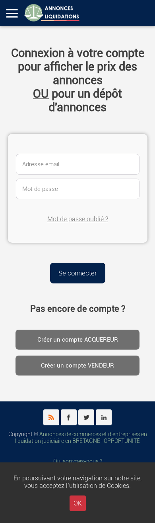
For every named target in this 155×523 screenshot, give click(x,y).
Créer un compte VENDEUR (77, 365)
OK (78, 503)
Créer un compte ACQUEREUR (77, 339)
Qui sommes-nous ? (77, 461)
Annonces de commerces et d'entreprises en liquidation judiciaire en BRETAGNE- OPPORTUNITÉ (81, 437)
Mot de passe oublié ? (77, 219)
